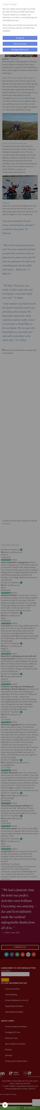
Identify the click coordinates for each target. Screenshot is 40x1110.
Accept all (20, 38)
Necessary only (20, 44)
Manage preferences (20, 49)
